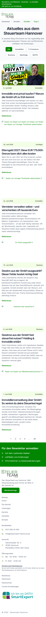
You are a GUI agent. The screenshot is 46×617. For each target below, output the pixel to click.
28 (35, 438)
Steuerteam (6, 21)
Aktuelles (16, 21)
